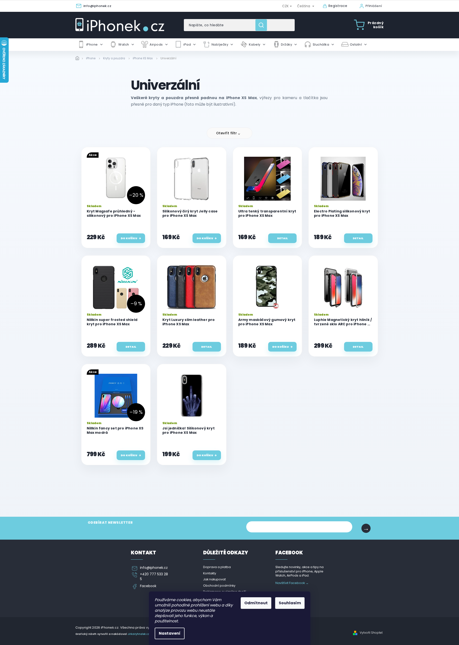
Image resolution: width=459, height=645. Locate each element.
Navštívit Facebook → (292, 583)
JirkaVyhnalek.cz (138, 634)
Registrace (337, 6)
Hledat (263, 25)
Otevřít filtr (226, 133)
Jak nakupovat (214, 579)
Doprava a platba (217, 567)
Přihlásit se (366, 528)
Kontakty (209, 573)
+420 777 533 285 (154, 576)
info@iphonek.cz (154, 567)
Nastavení (169, 633)
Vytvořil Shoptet (371, 633)
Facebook (148, 586)
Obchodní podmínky (219, 586)
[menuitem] (90, 44)
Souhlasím (290, 603)
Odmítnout (256, 603)
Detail (282, 238)
